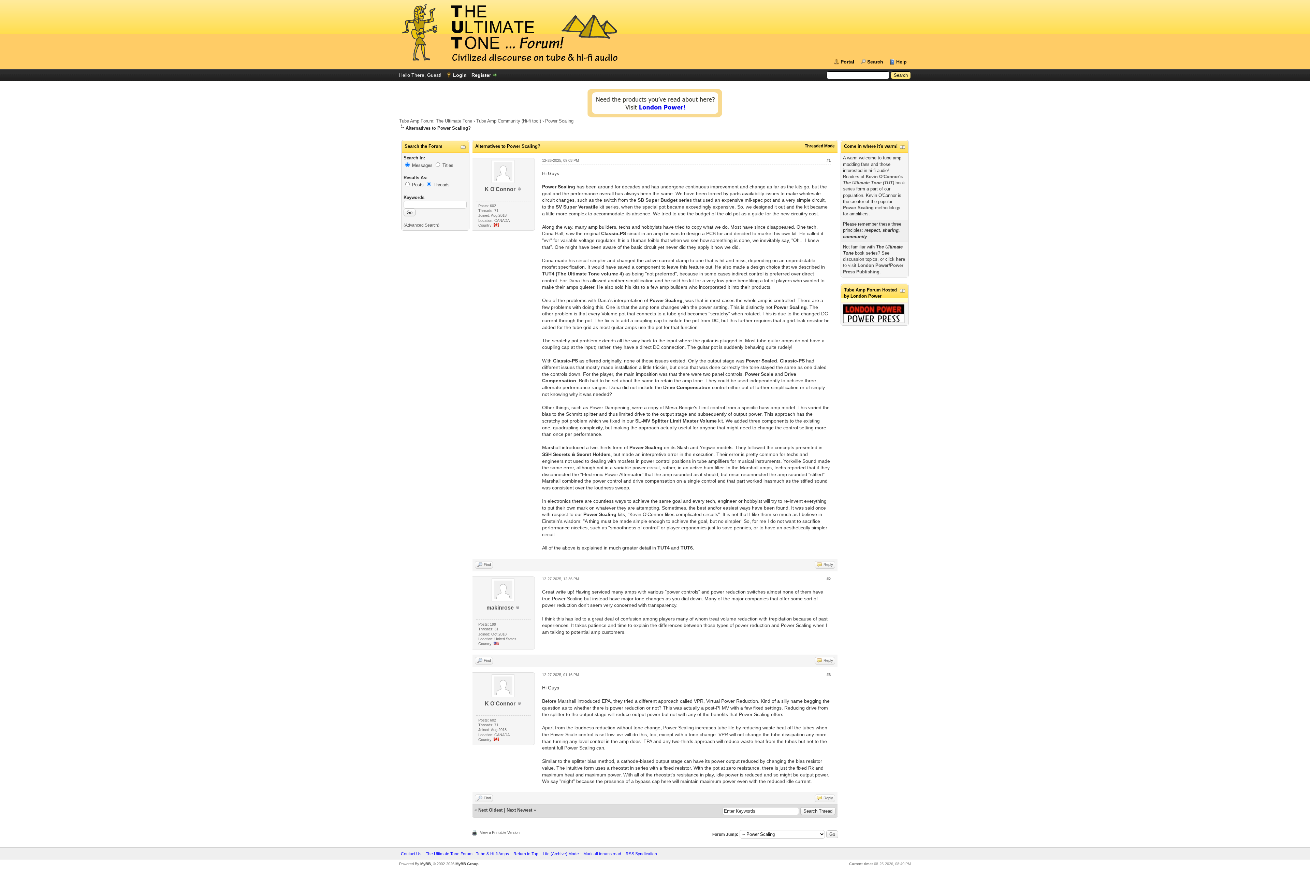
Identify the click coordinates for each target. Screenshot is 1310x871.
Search (875, 62)
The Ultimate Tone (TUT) (868, 182)
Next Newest (519, 810)
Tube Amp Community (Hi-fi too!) (508, 121)
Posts (418, 184)
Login (460, 75)
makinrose (500, 608)
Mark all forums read (602, 854)
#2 (829, 579)
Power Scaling (559, 121)
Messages (422, 165)
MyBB (425, 864)
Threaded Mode (820, 146)
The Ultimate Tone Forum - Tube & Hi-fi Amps (467, 854)
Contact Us (411, 854)
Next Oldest (490, 810)
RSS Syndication (641, 854)
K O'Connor (500, 189)
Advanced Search (421, 225)
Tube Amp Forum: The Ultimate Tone (435, 121)
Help (901, 62)
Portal (847, 62)
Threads (442, 184)
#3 (829, 675)
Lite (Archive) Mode (561, 854)
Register (481, 75)
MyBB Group (467, 864)
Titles (447, 165)
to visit (874, 265)
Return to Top (525, 854)
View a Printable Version (500, 832)
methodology (871, 207)
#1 (829, 160)
